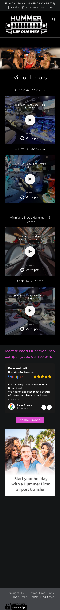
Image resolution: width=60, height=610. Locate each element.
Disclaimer (47, 596)
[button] (49, 407)
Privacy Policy (20, 596)
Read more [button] (14, 399)
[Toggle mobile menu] (53, 16)
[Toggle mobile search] (53, 19)
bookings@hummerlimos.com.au (31, 7)
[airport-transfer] (30, 430)
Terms (34, 596)
